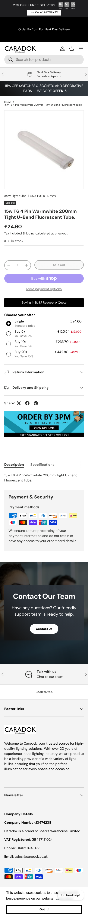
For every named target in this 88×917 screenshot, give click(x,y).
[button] (71, 48)
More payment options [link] (44, 289)
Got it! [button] (44, 909)
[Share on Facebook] (27, 403)
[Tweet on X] (19, 403)
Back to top (44, 692)
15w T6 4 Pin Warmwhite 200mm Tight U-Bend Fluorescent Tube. (43, 105)
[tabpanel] (44, 478)
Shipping (29, 233)
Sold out (59, 265)
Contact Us (44, 629)
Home (7, 102)
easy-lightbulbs (15, 196)
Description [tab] (14, 464)
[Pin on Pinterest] (36, 403)
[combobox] (44, 59)
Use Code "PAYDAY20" (44, 12)
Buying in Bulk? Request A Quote (44, 302)
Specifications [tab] (42, 464)
